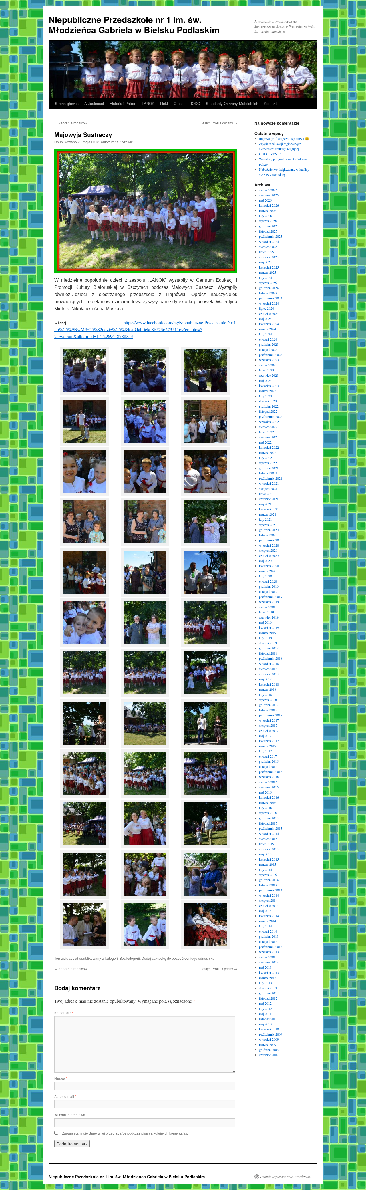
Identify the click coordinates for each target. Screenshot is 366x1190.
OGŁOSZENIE (270, 154)
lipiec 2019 (266, 612)
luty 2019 (265, 637)
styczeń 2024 (268, 339)
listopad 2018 (268, 653)
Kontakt (270, 103)
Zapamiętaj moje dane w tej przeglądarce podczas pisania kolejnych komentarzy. (125, 1133)
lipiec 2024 (266, 308)
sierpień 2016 (268, 782)
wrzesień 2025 (269, 241)
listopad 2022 (268, 411)
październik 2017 (270, 715)
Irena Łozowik (122, 141)
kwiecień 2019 (269, 627)
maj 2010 (265, 1024)
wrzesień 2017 (269, 720)
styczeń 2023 (268, 401)
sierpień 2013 (268, 957)
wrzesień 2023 (269, 359)
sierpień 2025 (268, 246)
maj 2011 (265, 1013)
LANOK (148, 103)
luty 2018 (265, 694)
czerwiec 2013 (269, 962)
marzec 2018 (267, 689)
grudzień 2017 (269, 704)
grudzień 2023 (269, 344)
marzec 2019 (267, 632)
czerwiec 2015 (269, 849)
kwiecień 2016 (269, 797)
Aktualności (94, 103)
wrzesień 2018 (269, 663)
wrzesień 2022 (269, 421)
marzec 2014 (267, 921)
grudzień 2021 (269, 468)
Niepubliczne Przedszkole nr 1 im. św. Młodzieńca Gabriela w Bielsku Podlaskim (134, 24)
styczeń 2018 (268, 699)
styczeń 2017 (268, 756)
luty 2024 (265, 334)
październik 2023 (270, 354)
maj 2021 (265, 504)
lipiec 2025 (266, 251)
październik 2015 (270, 828)
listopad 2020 (268, 535)
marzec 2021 (267, 514)
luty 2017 (265, 751)
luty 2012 (265, 1008)
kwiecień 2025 (269, 267)
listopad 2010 (268, 1018)
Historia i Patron (123, 103)
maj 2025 (265, 262)
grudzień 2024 (269, 287)
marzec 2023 (267, 390)
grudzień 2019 (269, 586)
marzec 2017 (267, 746)
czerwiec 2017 (269, 730)
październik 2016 (270, 771)
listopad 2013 (268, 941)
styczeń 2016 (268, 812)
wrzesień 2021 (269, 483)
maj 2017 (265, 735)
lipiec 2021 (266, 493)
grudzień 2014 (269, 879)
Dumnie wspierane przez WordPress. (285, 1176)
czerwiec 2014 (269, 905)
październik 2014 (270, 890)
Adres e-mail (65, 1096)
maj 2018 (265, 679)
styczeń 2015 (268, 874)
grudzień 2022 (269, 406)
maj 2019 (265, 622)
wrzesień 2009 (269, 1039)
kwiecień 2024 (269, 323)
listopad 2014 (268, 885)
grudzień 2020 (269, 529)
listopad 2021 (268, 473)
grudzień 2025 (269, 226)
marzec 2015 (267, 864)
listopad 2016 (268, 766)
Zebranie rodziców (70, 122)
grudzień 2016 (269, 761)
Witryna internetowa (69, 1114)
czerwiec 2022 (269, 437)
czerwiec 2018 (269, 674)
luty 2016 (265, 807)
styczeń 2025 (268, 282)
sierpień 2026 (268, 190)
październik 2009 (270, 1034)
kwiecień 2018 (269, 684)
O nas (179, 103)
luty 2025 (265, 277)
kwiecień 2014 (269, 915)
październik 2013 (270, 946)
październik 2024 (270, 298)
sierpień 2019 (268, 607)
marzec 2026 (267, 210)
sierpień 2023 (268, 365)
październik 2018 (270, 658)
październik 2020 (270, 540)
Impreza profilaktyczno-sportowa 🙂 (284, 138)
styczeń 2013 (268, 988)
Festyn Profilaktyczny (218, 122)
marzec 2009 (267, 1044)
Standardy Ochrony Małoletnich (232, 103)
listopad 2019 (268, 591)
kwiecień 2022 (269, 447)
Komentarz (63, 1012)
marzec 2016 (267, 802)
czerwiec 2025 (269, 257)
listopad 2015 (268, 823)
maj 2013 (265, 967)
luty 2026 (265, 215)
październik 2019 (270, 596)
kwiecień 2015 (269, 859)
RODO (194, 103)
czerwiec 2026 (269, 195)
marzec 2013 (267, 977)
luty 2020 (265, 576)
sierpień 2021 (268, 488)
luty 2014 (265, 926)
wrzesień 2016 (269, 776)
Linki (164, 103)
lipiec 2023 (266, 370)
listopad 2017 (268, 710)
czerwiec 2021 (269, 498)
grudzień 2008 (269, 1049)
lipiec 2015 (266, 843)
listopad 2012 (268, 998)
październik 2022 (270, 416)
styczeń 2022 (268, 462)
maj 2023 (265, 380)
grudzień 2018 (269, 648)
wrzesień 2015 (269, 833)
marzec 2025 (267, 272)
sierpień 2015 (268, 838)
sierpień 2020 (268, 550)
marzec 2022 (267, 452)
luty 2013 (265, 982)
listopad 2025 (268, 231)
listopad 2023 (268, 349)
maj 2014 (265, 910)
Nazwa (60, 1078)
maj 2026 (265, 200)
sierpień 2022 (268, 426)
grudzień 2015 (269, 818)
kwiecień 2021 (269, 509)
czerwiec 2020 (269, 555)
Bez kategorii (130, 958)
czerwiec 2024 (269, 313)
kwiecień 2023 (269, 385)
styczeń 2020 (268, 581)
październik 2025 (270, 236)
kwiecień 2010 (269, 1029)
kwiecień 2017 (269, 740)
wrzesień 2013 (269, 951)
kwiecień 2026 (269, 205)
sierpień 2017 (268, 725)
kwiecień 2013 (269, 972)
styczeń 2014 (268, 931)
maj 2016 (265, 792)
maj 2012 (265, 1003)
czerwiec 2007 (269, 1054)
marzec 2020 (267, 571)
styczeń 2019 (268, 643)
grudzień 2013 (269, 936)
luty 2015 (265, 869)
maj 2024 (265, 318)
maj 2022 (265, 442)
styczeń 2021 (268, 524)
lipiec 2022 (266, 432)
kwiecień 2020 (269, 565)
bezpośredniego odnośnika (193, 958)
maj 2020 (265, 560)
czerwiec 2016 (269, 787)
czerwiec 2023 (269, 375)
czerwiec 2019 (269, 617)
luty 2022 (265, 457)
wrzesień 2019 (269, 601)
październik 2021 (270, 478)
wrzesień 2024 (269, 303)
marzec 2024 (267, 329)
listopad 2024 (268, 293)
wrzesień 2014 (269, 895)
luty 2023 (265, 396)
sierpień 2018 (268, 668)
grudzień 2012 (269, 993)
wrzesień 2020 (269, 545)
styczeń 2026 (268, 220)
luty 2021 (265, 519)
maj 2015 (265, 854)
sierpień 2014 (268, 900)
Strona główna (67, 103)
